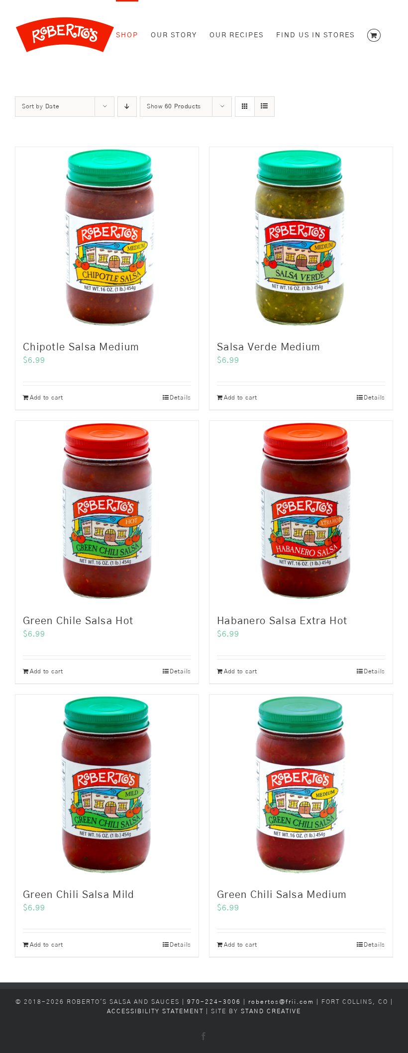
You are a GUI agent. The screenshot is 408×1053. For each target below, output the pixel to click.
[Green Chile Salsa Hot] (107, 512)
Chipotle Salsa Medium (81, 347)
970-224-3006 (215, 1002)
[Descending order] (127, 106)
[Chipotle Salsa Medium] (107, 238)
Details (180, 398)
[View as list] (264, 106)
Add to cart (46, 398)
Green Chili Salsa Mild (79, 895)
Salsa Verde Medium (268, 347)
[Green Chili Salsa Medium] (301, 786)
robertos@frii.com (281, 1002)
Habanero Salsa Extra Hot (282, 621)
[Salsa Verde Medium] (301, 238)
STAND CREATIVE (271, 1011)
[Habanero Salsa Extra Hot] (301, 512)
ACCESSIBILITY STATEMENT (155, 1011)
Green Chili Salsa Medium (282, 895)
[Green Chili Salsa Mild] (107, 786)
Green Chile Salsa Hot (78, 621)
